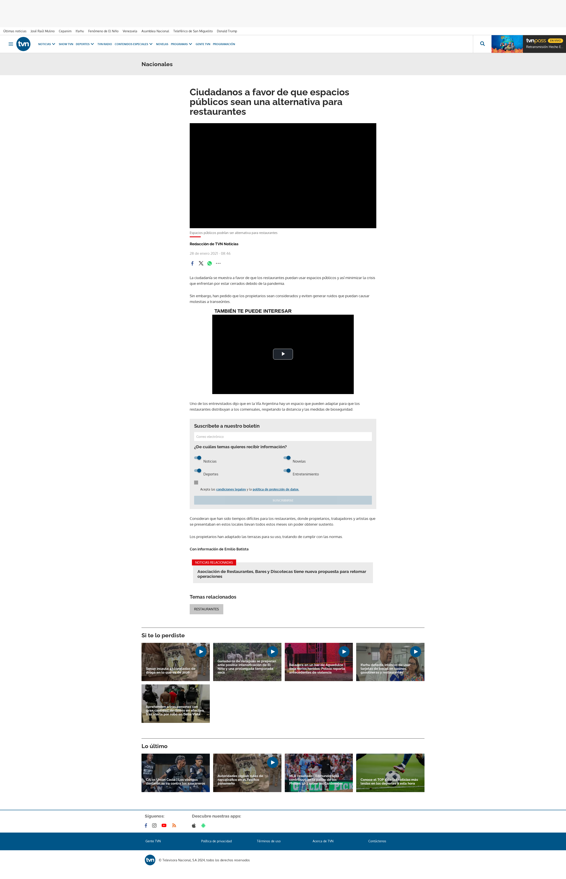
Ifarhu (80, 31)
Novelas (162, 44)
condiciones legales (231, 489)
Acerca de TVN (323, 841)
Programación (224, 44)
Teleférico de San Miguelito (193, 31)
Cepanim (65, 31)
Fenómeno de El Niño (103, 31)
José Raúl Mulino (43, 31)
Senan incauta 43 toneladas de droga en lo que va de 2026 (170, 670)
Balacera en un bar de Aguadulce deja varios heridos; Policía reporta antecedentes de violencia (317, 668)
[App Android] (204, 825)
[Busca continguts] (482, 44)
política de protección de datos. (276, 489)
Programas (179, 44)
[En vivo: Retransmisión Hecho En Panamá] (507, 44)
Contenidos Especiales (131, 44)
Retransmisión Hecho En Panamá (545, 47)
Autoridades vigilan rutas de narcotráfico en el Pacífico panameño (240, 779)
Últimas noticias (15, 31)
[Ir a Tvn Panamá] (23, 44)
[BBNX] (150, 860)
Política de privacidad (216, 841)
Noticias (44, 44)
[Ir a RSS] (175, 825)
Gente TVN (203, 44)
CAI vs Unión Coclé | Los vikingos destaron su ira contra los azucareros (175, 781)
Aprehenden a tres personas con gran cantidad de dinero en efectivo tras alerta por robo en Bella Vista (175, 710)
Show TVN (66, 44)
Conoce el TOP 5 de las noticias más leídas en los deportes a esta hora (389, 781)
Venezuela (130, 31)
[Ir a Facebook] (147, 825)
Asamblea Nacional (155, 31)
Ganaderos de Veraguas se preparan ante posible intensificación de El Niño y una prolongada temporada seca (247, 666)
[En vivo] (530, 39)
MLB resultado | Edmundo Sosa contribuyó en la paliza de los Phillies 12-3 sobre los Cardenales (316, 779)
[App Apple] (194, 825)
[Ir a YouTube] (165, 825)
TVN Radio (105, 44)
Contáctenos (377, 841)
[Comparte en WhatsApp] (209, 263)
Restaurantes (206, 609)
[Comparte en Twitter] (201, 263)
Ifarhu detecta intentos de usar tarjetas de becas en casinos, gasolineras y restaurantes (385, 668)
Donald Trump (227, 31)
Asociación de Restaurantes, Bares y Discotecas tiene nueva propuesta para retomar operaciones (281, 574)
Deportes (83, 44)
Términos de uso (269, 841)
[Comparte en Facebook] (192, 263)
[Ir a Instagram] (155, 825)
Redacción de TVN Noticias (214, 244)
